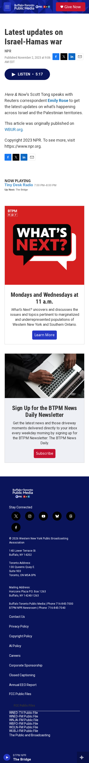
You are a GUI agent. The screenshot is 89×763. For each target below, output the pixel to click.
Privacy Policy (19, 626)
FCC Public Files (20, 694)
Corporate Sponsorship (25, 665)
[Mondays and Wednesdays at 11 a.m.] (44, 245)
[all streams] (83, 757)
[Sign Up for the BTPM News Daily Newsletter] (44, 376)
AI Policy (15, 646)
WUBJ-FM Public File (23, 731)
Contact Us (17, 616)
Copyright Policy (20, 636)
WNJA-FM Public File (23, 720)
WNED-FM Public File (23, 716)
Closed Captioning (22, 675)
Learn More (44, 334)
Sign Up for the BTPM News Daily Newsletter (44, 411)
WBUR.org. (14, 129)
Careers (15, 655)
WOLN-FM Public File (23, 727)
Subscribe (44, 453)
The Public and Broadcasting (29, 735)
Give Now (72, 7)
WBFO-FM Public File (23, 723)
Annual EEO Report (23, 685)
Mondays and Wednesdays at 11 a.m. (44, 298)
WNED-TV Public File (23, 713)
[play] (7, 757)
